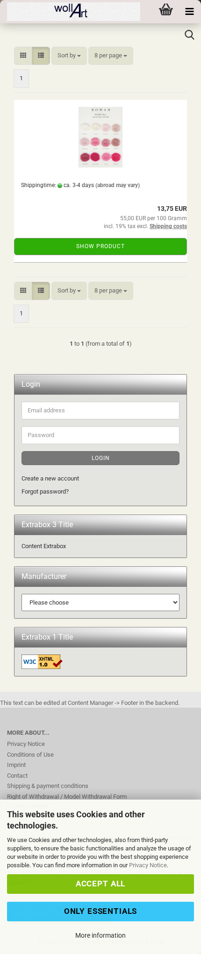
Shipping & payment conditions (47, 785)
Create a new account (50, 478)
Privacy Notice (148, 865)
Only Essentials (100, 911)
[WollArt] (70, 11)
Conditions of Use (30, 754)
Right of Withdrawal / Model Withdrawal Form (67, 796)
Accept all (100, 883)
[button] (23, 56)
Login (101, 458)
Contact (17, 775)
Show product (100, 246)
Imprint (16, 764)
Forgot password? (45, 491)
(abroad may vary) (117, 185)
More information (100, 935)
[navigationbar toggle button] (189, 11)
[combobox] (69, 56)
